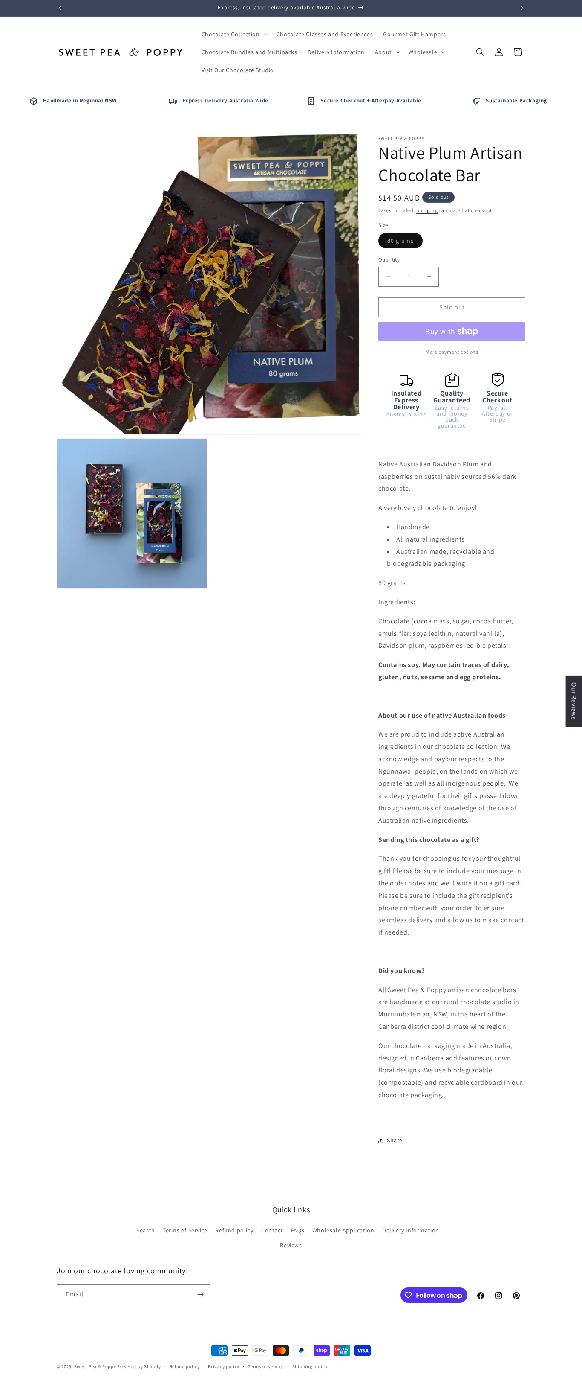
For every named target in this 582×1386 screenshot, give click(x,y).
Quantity (389, 259)
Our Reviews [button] (574, 701)
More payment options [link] (452, 352)
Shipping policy (310, 1366)
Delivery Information (410, 1230)
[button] (233, 34)
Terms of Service (185, 1230)
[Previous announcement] (59, 8)
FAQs (297, 1230)
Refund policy (234, 1230)
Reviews (291, 1245)
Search (145, 1230)
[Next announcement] (522, 8)
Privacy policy (223, 1366)
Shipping (427, 210)
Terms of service (266, 1366)
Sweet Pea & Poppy (95, 1366)
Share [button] (395, 1140)
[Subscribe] (200, 1294)
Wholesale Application (343, 1230)
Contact (272, 1230)
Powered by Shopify (139, 1366)
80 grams (405, 242)
